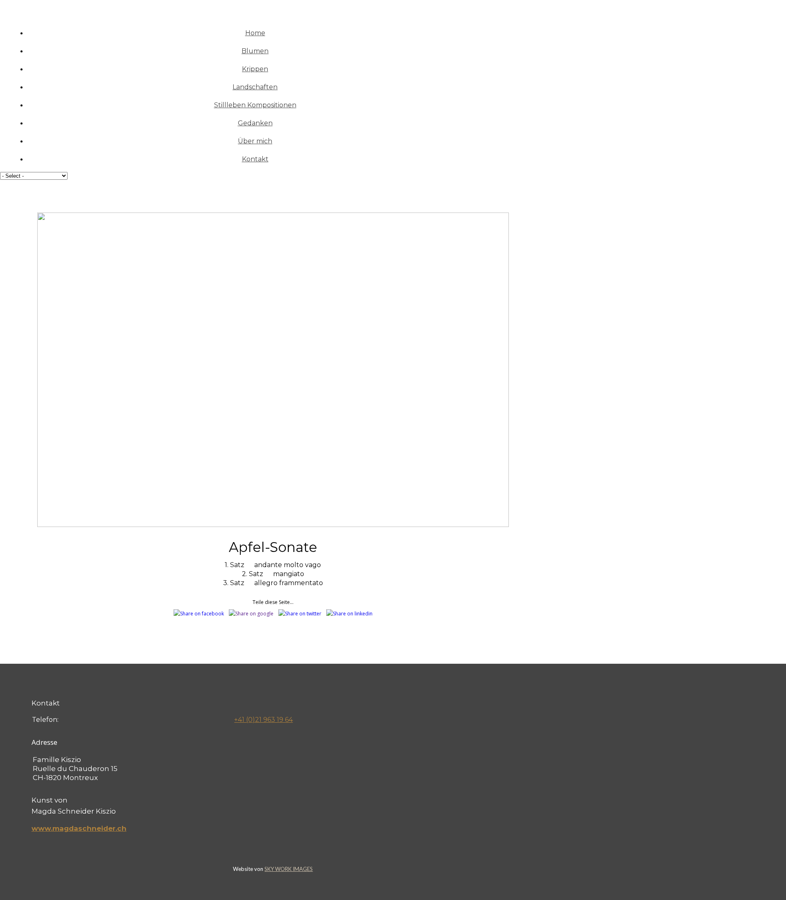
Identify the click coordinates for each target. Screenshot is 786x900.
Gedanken (255, 123)
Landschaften (255, 87)
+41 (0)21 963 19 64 (263, 720)
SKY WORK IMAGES (288, 869)
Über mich (255, 141)
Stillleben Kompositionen (255, 105)
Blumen (255, 51)
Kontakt (255, 159)
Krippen (255, 69)
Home (255, 33)
